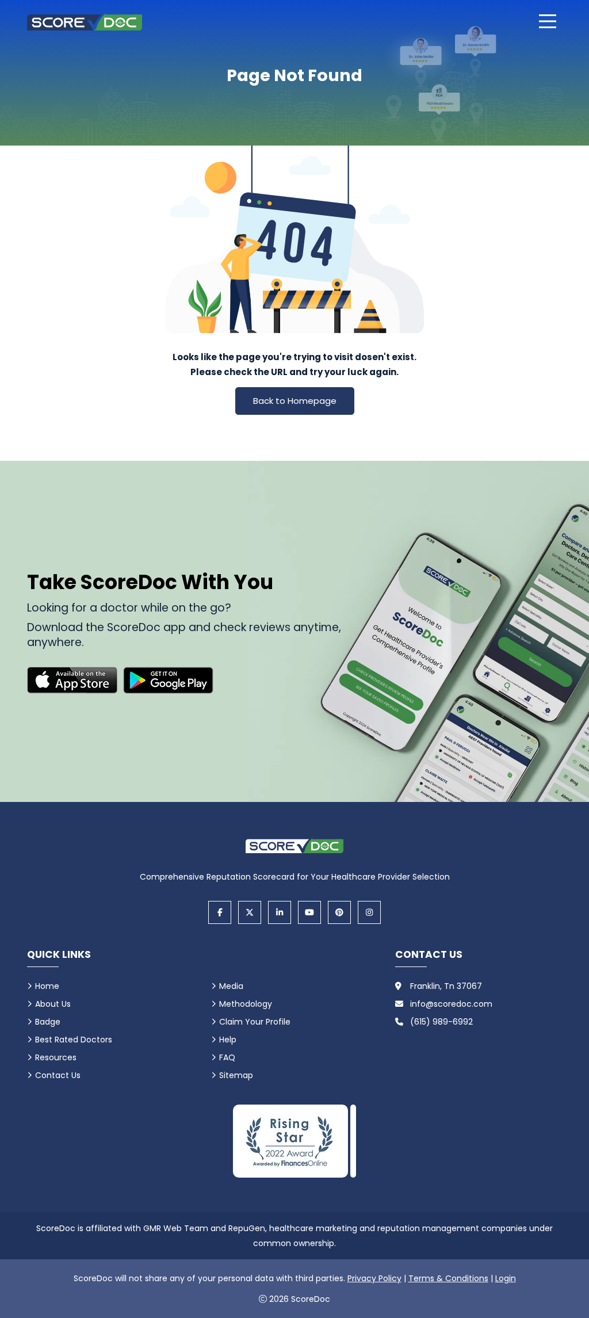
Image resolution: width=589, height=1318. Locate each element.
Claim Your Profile (254, 1021)
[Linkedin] (279, 912)
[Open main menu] (547, 21)
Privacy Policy (374, 1278)
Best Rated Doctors (73, 1039)
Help (227, 1039)
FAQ (227, 1057)
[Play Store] (168, 680)
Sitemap (236, 1075)
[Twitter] (249, 912)
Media (231, 986)
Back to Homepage (294, 401)
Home (47, 986)
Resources (56, 1057)
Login (505, 1278)
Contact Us (58, 1075)
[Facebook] (219, 912)
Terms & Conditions (448, 1278)
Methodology (245, 1004)
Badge (47, 1021)
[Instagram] (369, 912)
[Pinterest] (339, 912)
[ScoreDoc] (84, 21)
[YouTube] (309, 912)
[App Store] (72, 680)
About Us (53, 1004)
